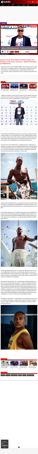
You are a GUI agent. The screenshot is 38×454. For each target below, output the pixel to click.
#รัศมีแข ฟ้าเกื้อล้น (30, 375)
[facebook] (28, 2)
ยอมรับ (5, 445)
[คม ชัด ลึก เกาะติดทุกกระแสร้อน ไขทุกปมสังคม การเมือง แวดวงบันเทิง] (19, 2)
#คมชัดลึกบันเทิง (14, 375)
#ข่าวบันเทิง (8, 375)
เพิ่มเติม (2, 443)
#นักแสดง (3, 375)
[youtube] (33, 2)
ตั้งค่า (4, 447)
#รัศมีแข (19, 375)
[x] (30, 2)
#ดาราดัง (24, 375)
